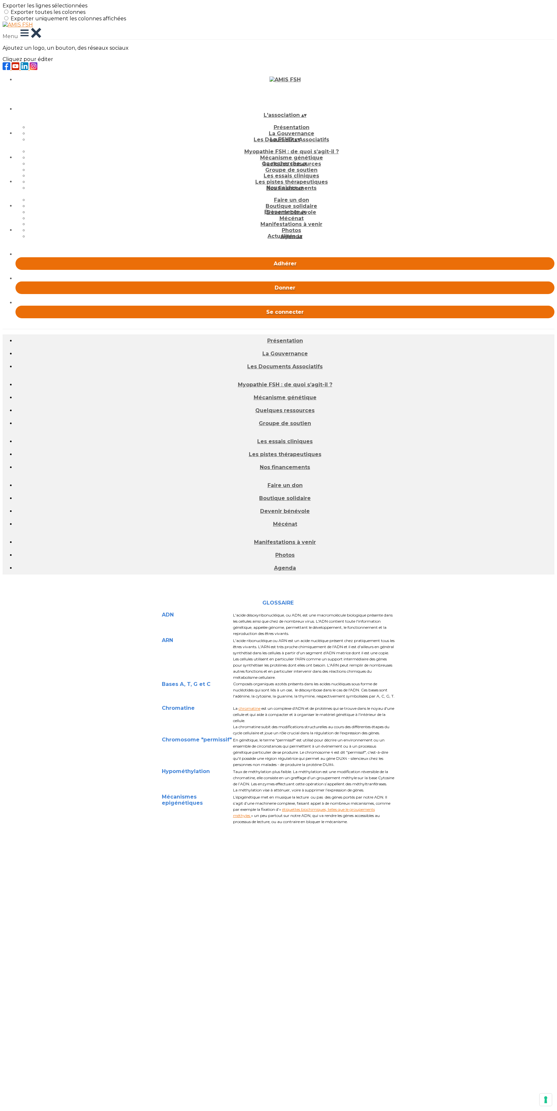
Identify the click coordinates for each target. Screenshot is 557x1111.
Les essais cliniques (291, 176)
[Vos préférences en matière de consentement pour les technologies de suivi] (546, 1100)
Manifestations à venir (291, 224)
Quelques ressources (285, 410)
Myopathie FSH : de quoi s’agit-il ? (291, 151)
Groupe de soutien (291, 170)
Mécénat (291, 218)
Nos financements (285, 467)
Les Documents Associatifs (285, 366)
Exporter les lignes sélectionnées (45, 6)
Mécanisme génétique (291, 158)
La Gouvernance (291, 133)
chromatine (249, 708)
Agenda (285, 568)
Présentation (291, 127)
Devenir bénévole (285, 511)
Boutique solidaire (291, 206)
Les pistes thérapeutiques (291, 182)
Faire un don (291, 200)
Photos (291, 230)
